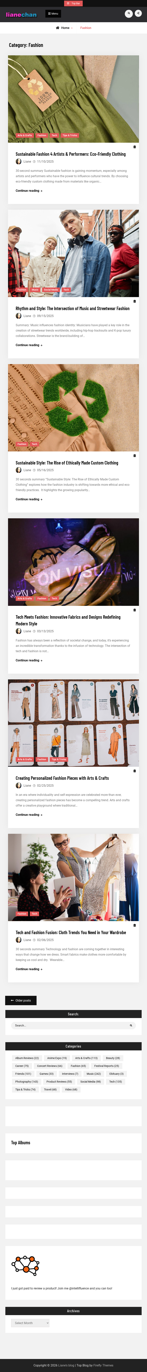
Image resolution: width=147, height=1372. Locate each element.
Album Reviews (27, 1058)
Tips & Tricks (70, 135)
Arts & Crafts (25, 135)
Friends (23, 1073)
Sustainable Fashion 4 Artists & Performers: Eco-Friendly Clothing (71, 153)
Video (71, 1089)
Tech (54, 135)
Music (35, 289)
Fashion (42, 135)
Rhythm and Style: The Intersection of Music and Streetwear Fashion (73, 308)
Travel (50, 1089)
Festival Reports (106, 1065)
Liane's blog (66, 1365)
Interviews (70, 1073)
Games (47, 1073)
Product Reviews (59, 1081)
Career (22, 1065)
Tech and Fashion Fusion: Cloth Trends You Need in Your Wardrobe (71, 932)
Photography (26, 1081)
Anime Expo (57, 1058)
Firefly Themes (103, 1365)
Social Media (51, 289)
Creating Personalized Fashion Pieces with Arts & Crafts (62, 778)
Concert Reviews (49, 1065)
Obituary (116, 1073)
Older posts (23, 1000)
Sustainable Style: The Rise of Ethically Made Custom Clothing (67, 462)
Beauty (113, 1058)
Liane (27, 161)
